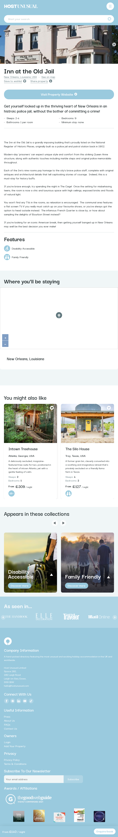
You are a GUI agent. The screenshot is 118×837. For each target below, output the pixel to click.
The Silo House (77, 448)
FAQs (7, 724)
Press (7, 716)
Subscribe (73, 779)
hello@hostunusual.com (16, 685)
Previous (4, 44)
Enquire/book (104, 831)
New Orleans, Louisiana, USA (20, 77)
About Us (9, 720)
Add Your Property (15, 746)
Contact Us (10, 728)
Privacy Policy (12, 760)
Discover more (19, 585)
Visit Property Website (57, 94)
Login (7, 742)
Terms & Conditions (15, 764)
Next (114, 44)
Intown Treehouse (23, 448)
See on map (48, 77)
